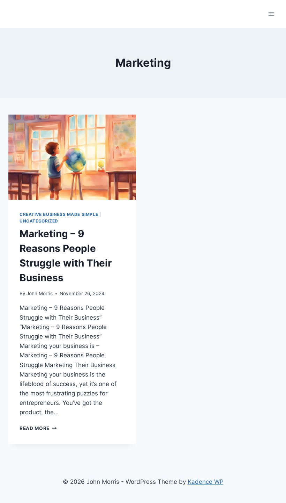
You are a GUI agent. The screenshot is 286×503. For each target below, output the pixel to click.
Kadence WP (206, 481)
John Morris (40, 293)
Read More (38, 428)
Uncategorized (39, 221)
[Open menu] (271, 13)
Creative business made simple (59, 214)
